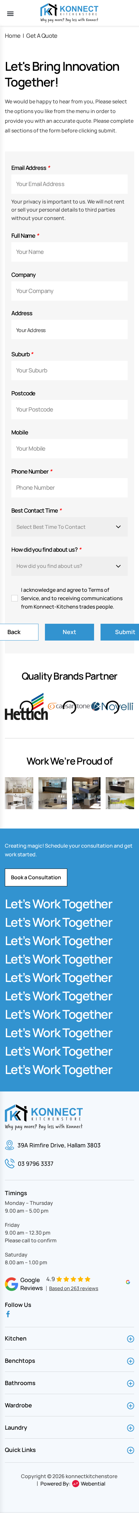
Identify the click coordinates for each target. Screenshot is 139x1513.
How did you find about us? (46, 549)
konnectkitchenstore (91, 1476)
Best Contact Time (36, 510)
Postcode (23, 393)
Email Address (30, 167)
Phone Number (31, 471)
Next (69, 632)
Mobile (19, 432)
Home (12, 35)
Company (23, 274)
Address (21, 313)
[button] (10, 13)
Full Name (24, 235)
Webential (93, 1483)
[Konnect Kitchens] (69, 13)
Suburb (22, 354)
